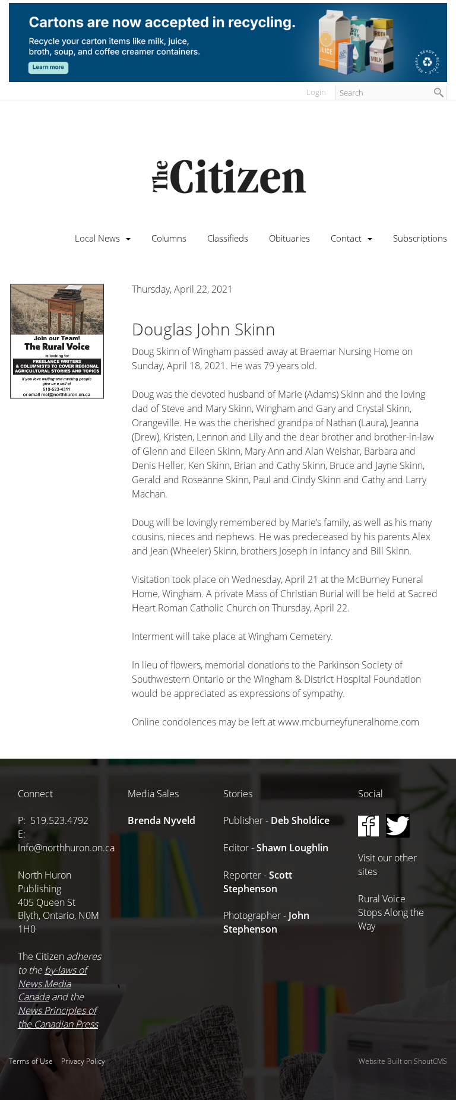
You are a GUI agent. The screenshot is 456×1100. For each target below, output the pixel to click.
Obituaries (289, 238)
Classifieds (227, 238)
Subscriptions (420, 238)
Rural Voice (382, 898)
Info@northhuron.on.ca (66, 847)
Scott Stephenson (257, 881)
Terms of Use (31, 1061)
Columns (168, 238)
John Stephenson (266, 922)
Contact (346, 238)
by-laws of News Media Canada (52, 983)
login (316, 92)
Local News (97, 238)
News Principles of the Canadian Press (58, 1017)
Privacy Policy (83, 1061)
